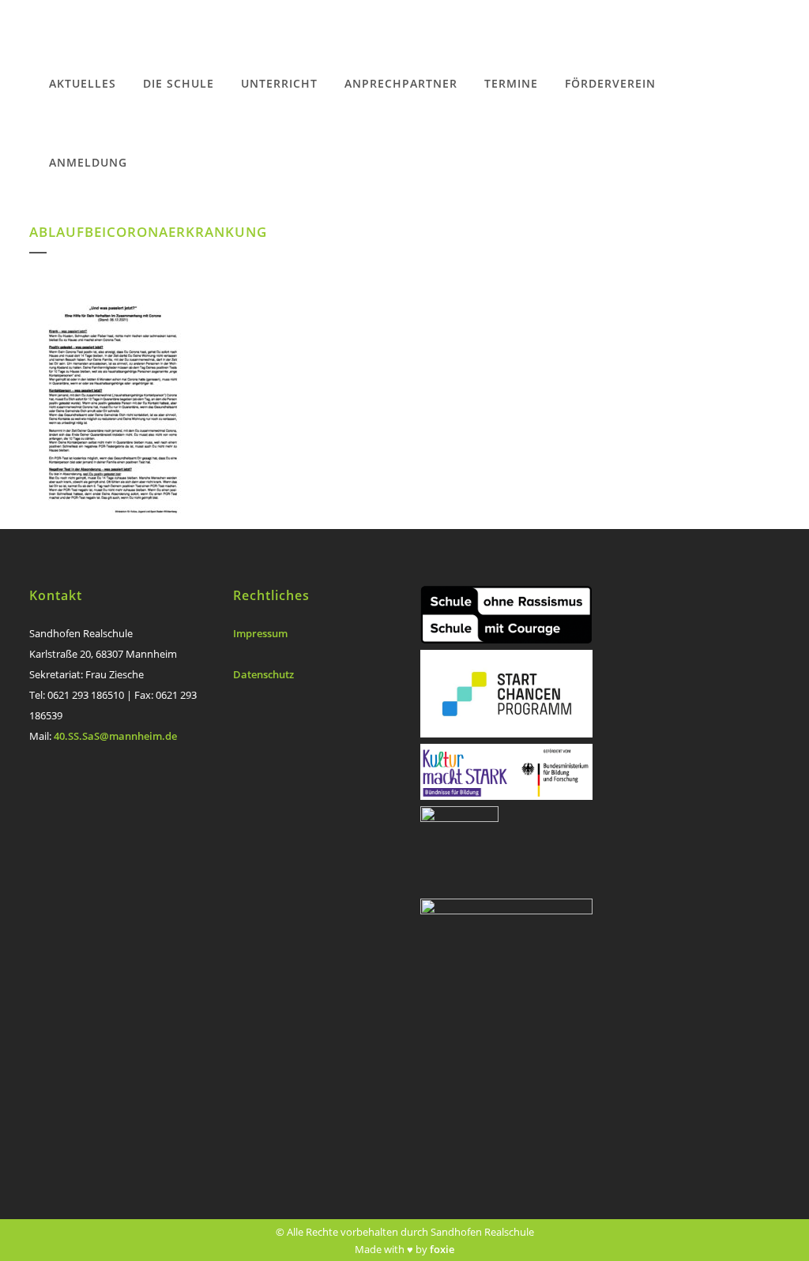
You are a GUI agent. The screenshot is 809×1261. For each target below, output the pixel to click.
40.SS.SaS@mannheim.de (115, 736)
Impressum (260, 633)
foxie (442, 1249)
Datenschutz (263, 674)
